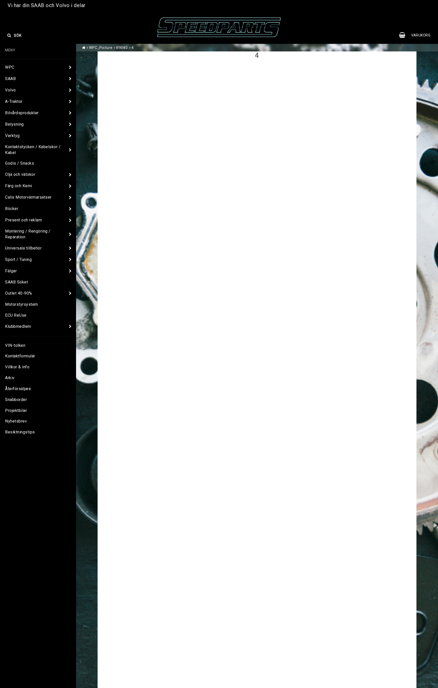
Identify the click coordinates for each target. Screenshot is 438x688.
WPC (9, 67)
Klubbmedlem (18, 326)
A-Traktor (14, 101)
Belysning (14, 124)
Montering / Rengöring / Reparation (28, 234)
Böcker (11, 208)
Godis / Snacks (19, 163)
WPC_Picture (101, 48)
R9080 (122, 48)
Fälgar (11, 271)
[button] (417, 35)
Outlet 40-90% (18, 293)
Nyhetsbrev (16, 421)
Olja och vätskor (20, 174)
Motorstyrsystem (21, 304)
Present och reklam (23, 220)
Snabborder (16, 399)
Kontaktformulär (20, 356)
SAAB (10, 78)
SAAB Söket (16, 282)
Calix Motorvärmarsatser (28, 197)
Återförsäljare (18, 388)
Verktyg (12, 135)
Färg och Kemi (18, 185)
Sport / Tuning (18, 259)
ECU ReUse (16, 315)
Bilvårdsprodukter (22, 112)
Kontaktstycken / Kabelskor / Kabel (33, 149)
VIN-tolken (15, 345)
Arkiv (10, 377)
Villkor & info (17, 367)
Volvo (10, 90)
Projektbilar (16, 410)
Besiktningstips (20, 432)
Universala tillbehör (23, 248)
